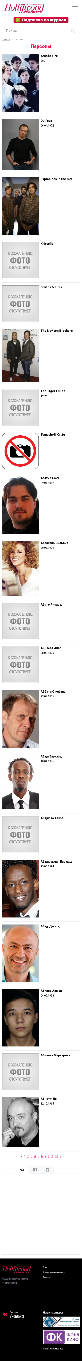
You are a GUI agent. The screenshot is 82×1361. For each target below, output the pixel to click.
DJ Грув (46, 121)
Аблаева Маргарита (55, 1055)
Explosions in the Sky (56, 179)
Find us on (17, 1315)
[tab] (22, 1170)
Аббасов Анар (51, 648)
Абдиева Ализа (52, 818)
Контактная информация (53, 1272)
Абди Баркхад (51, 756)
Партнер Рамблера (53, 1348)
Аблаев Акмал (51, 991)
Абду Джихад (51, 926)
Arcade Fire (49, 56)
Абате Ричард (51, 604)
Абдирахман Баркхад (56, 861)
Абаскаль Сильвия (54, 543)
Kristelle (47, 243)
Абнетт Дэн (49, 1099)
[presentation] (22, 1170)
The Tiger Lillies (53, 391)
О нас (45, 1267)
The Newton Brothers (57, 330)
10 (56, 1156)
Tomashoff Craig (53, 434)
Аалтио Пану (50, 478)
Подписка (47, 1277)
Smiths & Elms (51, 287)
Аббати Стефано (53, 691)
